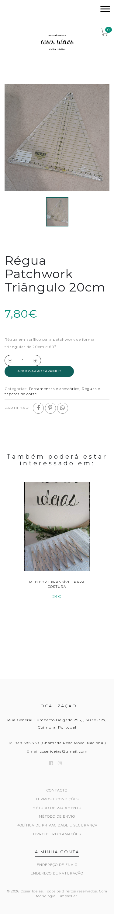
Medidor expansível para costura (57, 584)
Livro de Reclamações (57, 834)
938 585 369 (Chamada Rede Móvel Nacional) (60, 742)
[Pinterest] (50, 408)
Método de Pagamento (57, 808)
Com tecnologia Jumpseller (71, 893)
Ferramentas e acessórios (54, 388)
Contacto (57, 790)
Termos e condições (57, 799)
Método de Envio (57, 816)
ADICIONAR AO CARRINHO (39, 371)
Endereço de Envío (57, 865)
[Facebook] (38, 408)
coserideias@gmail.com (64, 751)
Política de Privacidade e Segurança (57, 825)
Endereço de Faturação (57, 873)
